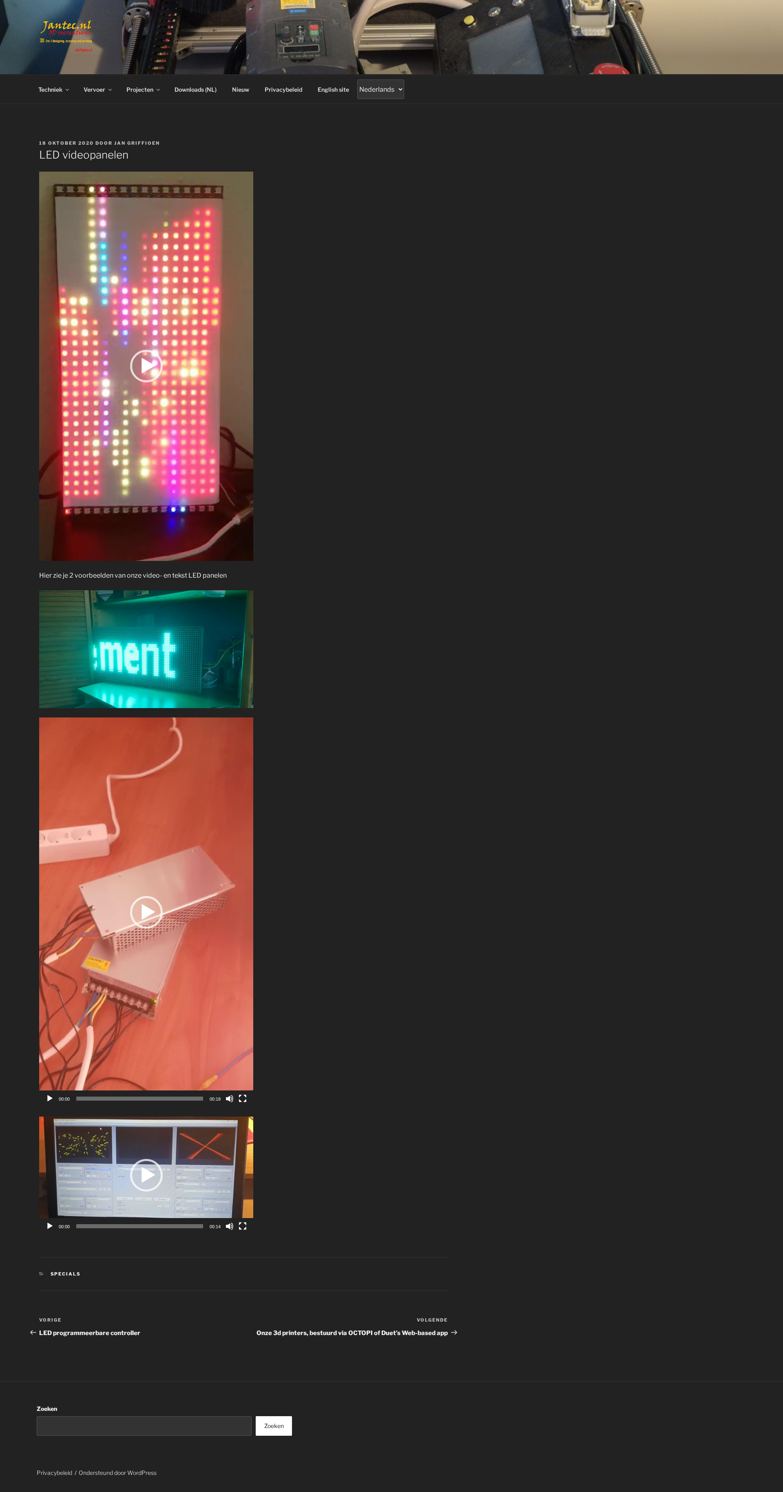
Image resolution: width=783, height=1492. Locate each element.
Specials (66, 1274)
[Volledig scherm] (243, 1099)
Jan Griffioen (137, 143)
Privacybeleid (283, 89)
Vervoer (94, 89)
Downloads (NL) (196, 89)
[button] (146, 366)
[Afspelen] (50, 1099)
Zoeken (47, 1408)
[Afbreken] (230, 1099)
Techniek (50, 89)
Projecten (139, 89)
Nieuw (240, 89)
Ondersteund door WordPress (118, 1472)
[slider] (139, 1099)
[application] (146, 366)
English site (333, 89)
